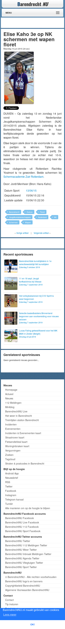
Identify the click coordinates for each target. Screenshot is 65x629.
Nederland (42, 217)
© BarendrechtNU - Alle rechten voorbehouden (31, 577)
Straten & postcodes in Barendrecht (24, 463)
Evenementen (12, 428)
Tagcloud (10, 459)
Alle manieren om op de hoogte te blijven (27, 508)
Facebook (10, 490)
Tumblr (9, 503)
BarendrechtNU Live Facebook (22, 522)
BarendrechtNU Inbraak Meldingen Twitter (28, 554)
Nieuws (9, 398)
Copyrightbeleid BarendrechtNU (22, 585)
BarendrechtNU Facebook (19, 518)
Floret (42, 212)
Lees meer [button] (9, 614)
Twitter (8, 486)
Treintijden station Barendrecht (22, 420)
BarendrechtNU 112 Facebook (22, 526)
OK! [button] (32, 624)
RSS (7, 482)
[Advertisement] (35, 22)
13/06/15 (31, 190)
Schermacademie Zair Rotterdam (23, 176)
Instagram (10, 495)
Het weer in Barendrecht (18, 415)
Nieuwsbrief (11, 477)
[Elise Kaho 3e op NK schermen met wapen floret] (18, 77)
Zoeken (9, 455)
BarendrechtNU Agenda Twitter (22, 558)
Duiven (30, 212)
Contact (9, 600)
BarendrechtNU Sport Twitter (21, 567)
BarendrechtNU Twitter (17, 541)
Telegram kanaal (14, 499)
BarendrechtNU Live (16, 411)
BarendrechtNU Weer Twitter (21, 549)
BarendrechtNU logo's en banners (23, 581)
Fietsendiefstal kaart (16, 441)
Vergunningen (12, 450)
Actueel (9, 394)
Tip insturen (11, 604)
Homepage (11, 389)
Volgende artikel (41, 232)
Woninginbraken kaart (17, 446)
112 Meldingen (13, 402)
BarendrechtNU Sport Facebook (22, 531)
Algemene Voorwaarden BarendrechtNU (27, 590)
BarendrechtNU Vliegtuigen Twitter (24, 562)
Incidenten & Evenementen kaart (23, 433)
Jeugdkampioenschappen (20, 217)
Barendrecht (14, 212)
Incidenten (11, 424)
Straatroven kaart (14, 437)
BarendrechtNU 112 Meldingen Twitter (26, 545)
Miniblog (9, 407)
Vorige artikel (22, 232)
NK (55, 217)
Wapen (28, 222)
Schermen (13, 222)
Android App (12, 473)
